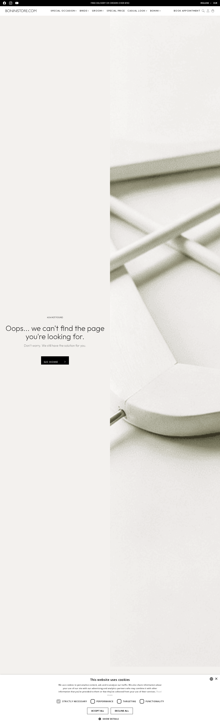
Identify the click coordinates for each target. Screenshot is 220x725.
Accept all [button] (97, 710)
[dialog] (110, 700)
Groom (97, 10)
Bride (83, 10)
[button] (206, 3)
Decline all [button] (122, 710)
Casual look (136, 10)
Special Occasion (63, 10)
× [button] (216, 679)
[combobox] (211, 679)
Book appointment (187, 10)
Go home (51, 362)
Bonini (154, 10)
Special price (116, 10)
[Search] (203, 11)
